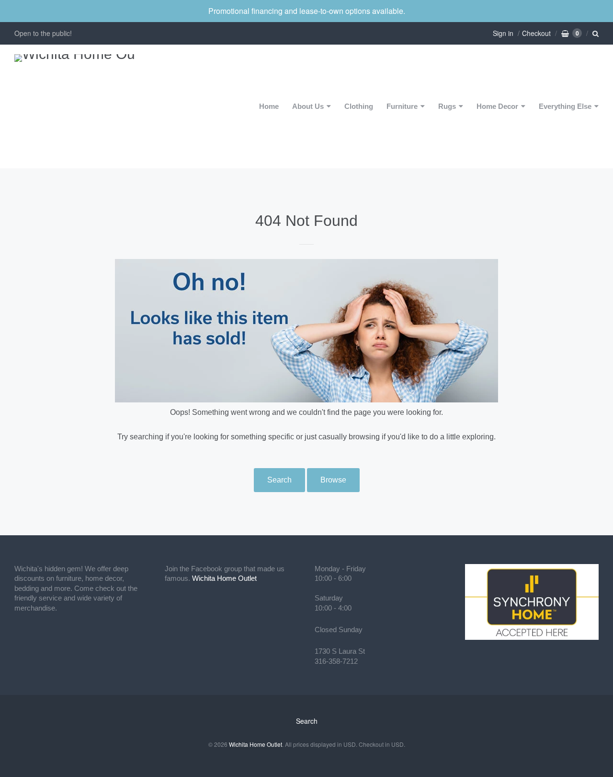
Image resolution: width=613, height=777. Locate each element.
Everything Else (565, 106)
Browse (333, 480)
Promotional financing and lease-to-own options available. (306, 10)
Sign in (503, 33)
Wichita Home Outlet (224, 578)
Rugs (447, 106)
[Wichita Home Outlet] (74, 106)
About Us (308, 106)
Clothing (358, 106)
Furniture (402, 106)
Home (269, 106)
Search (279, 480)
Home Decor (497, 106)
